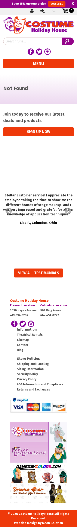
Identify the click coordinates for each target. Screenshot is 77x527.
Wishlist (57, 10)
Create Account (35, 10)
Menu (38, 63)
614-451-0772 (49, 315)
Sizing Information (30, 369)
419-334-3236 (19, 315)
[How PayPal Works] (38, 405)
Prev (8, 211)
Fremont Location (22, 305)
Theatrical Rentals (30, 335)
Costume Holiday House (29, 301)
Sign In (46, 10)
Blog (20, 350)
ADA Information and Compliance (40, 384)
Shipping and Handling (33, 364)
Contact (22, 345)
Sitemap (23, 340)
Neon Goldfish (52, 523)
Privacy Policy (26, 379)
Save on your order (37, 4)
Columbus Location (53, 305)
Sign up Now (38, 132)
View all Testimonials (38, 273)
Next (68, 211)
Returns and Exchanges (33, 389)
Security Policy (27, 374)
